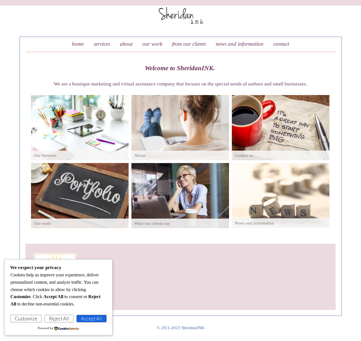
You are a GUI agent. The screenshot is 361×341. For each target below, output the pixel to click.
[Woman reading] (180, 127)
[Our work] (80, 195)
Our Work (152, 44)
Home (78, 44)
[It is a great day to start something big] (280, 127)
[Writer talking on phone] (180, 195)
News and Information (239, 44)
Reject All (59, 319)
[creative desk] (80, 127)
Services (102, 44)
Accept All (91, 319)
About (126, 44)
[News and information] (280, 195)
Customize (26, 319)
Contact (281, 44)
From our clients (189, 44)
